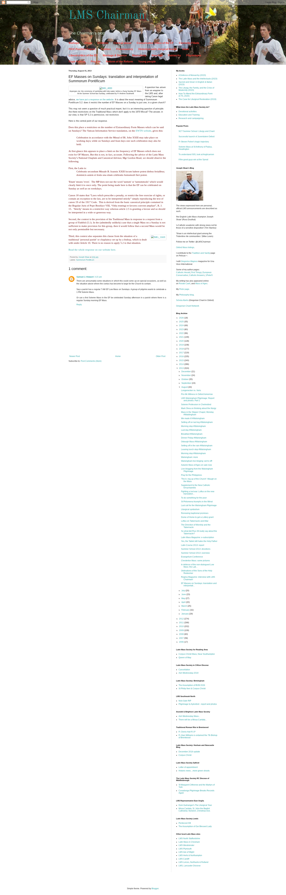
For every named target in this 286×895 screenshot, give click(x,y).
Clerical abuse (122, 43)
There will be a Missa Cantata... (193, 720)
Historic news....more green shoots (194, 771)
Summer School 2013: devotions (195, 549)
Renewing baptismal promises (194, 513)
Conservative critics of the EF (155, 43)
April (183, 602)
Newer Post (74, 356)
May (183, 598)
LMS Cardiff (184, 859)
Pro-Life (96, 61)
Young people (147, 61)
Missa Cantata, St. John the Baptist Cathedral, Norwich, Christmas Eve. (195, 809)
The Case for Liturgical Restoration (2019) (197, 99)
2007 (181, 638)
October (185, 379)
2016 (181, 356)
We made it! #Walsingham (193, 418)
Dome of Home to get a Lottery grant (197, 517)
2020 (181, 341)
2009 (181, 630)
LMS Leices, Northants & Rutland (193, 862)
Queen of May (185, 657)
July (183, 590)
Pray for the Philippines (191, 475)
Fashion (106, 49)
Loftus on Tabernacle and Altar (194, 521)
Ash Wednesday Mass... (189, 716)
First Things (196, 272)
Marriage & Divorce (115, 55)
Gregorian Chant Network (187, 306)
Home (118, 356)
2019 (181, 345)
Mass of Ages (201, 283)
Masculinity (139, 55)
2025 (181, 321)
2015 (181, 360)
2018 (181, 349)
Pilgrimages (193, 55)
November (186, 375)
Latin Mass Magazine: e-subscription (197, 537)
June (183, 594)
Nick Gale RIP (185, 701)
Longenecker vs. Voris (191, 390)
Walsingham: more (189, 457)
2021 (181, 337)
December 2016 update (189, 752)
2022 (181, 333)
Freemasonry (124, 49)
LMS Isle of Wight (186, 852)
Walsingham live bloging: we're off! (196, 461)
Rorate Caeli (184, 283)
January (185, 614)
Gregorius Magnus (189, 261)
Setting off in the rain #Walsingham (196, 445)
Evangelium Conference (192, 557)
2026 (181, 318)
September (186, 383)
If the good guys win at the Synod (193, 159)
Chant (88, 43)
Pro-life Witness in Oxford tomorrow (197, 394)
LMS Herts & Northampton (190, 855)
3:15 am (98, 277)
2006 (181, 642)
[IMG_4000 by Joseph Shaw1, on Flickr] (105, 88)
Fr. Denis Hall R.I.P (187, 732)
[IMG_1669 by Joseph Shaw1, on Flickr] (158, 237)
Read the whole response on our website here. (92, 249)
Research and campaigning (191, 118)
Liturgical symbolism (190, 509)
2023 (181, 329)
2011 (181, 622)
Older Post (160, 356)
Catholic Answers (197, 275)
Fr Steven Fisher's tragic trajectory (194, 142)
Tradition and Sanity (201, 253)
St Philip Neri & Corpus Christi (192, 688)
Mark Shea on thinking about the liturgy (198, 408)
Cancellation (184, 669)
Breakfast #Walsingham (191, 434)
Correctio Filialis (189, 43)
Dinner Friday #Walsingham (193, 438)
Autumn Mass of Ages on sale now (196, 465)
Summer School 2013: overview (195, 553)
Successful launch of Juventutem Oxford (197, 136)
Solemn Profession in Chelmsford (196, 404)
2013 (181, 368)
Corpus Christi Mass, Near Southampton (197, 654)
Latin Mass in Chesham (189, 842)
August (184, 387)
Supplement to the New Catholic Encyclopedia (195, 486)
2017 (181, 352)
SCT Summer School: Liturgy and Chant (197, 131)
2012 (181, 619)
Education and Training (189, 115)
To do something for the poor (194, 498)
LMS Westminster (186, 845)
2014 (181, 364)
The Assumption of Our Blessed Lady (195, 826)
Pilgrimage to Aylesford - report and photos (198, 704)
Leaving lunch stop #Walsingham (196, 449)
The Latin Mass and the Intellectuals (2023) (198, 79)
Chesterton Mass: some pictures (195, 560)
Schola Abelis (182, 300)
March (184, 606)
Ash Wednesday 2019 (188, 673)
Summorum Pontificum (85, 260)
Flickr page (184, 289)
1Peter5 (209, 275)
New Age (157, 55)
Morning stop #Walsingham (193, 426)
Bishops (74, 43)
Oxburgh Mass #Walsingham (194, 441)
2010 (181, 626)
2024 (181, 325)
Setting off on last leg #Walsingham (197, 422)
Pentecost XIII (185, 823)
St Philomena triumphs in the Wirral (197, 501)
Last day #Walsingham (191, 430)
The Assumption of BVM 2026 (192, 685)
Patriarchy (174, 55)
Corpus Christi (185, 755)
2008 (181, 634)
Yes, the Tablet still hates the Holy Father (199, 541)
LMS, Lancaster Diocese (190, 866)
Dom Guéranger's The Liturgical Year (195, 805)
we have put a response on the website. (95, 99)
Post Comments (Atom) (91, 361)
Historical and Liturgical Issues (157, 49)
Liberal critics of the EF (83, 55)
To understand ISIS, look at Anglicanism (196, 154)
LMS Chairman (107, 16)
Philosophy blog (186, 295)
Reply (79, 304)
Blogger (155, 888)
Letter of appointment (188, 767)
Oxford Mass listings (185, 247)
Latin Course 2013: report (192, 545)
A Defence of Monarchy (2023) (192, 75)
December (186, 371)
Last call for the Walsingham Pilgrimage (199, 505)
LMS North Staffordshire (189, 838)
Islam (185, 49)
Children (102, 43)
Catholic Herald (183, 272)
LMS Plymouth (185, 849)
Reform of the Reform (119, 61)
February (185, 610)
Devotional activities (188, 111)
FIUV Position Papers (82, 49)
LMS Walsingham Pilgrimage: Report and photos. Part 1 (197, 399)
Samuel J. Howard (85, 277)
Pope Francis (77, 61)
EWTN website (143, 130)
